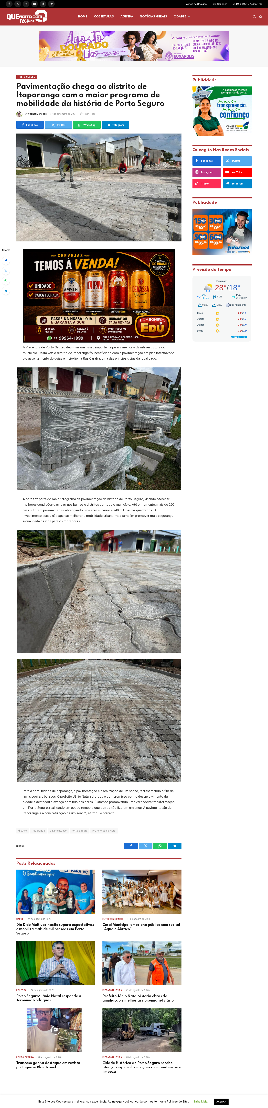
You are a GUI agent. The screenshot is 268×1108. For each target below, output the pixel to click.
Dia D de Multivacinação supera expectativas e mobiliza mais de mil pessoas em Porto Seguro (55, 929)
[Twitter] (6, 271)
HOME (83, 16)
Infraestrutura (112, 990)
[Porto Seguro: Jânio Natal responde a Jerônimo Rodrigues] (55, 963)
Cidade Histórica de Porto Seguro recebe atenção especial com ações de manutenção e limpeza (141, 1067)
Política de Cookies (196, 4)
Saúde (20, 919)
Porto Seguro (26, 77)
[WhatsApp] (6, 281)
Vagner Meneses (37, 114)
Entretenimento (112, 919)
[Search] (260, 16)
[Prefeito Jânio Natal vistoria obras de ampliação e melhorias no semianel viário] (141, 963)
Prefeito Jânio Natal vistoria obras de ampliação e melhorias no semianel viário (138, 998)
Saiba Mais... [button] (201, 1101)
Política (21, 990)
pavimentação (58, 830)
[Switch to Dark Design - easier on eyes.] (254, 16)
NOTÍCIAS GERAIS (153, 16)
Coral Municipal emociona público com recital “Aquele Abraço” (141, 927)
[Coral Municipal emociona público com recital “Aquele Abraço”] (141, 892)
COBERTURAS (104, 16)
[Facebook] (6, 261)
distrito (22, 830)
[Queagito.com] (27, 16)
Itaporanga (38, 830)
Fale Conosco (219, 4)
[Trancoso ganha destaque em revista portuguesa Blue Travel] (55, 1030)
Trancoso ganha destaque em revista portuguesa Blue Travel (48, 1065)
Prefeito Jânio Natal (104, 830)
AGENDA (126, 16)
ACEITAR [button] (221, 1101)
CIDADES (180, 16)
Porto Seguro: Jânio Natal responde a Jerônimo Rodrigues (48, 998)
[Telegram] (6, 291)
